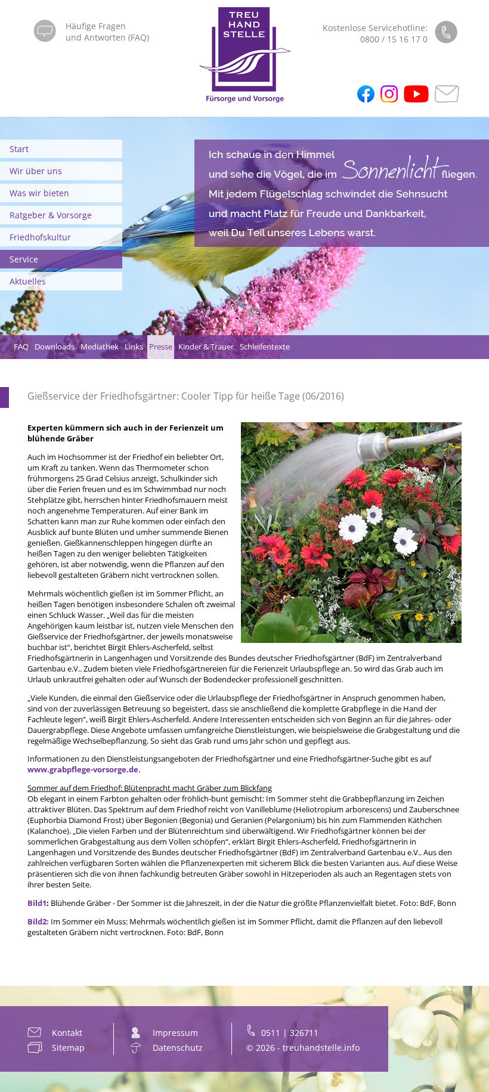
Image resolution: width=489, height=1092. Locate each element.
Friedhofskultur (40, 237)
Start (19, 148)
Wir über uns (36, 171)
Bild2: (38, 921)
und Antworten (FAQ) (107, 37)
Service (24, 259)
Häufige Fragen (96, 26)
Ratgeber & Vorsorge (51, 215)
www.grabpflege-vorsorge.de (82, 769)
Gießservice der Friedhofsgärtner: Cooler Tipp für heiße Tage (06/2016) (185, 396)
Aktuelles (28, 281)
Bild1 (37, 903)
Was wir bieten (39, 193)
